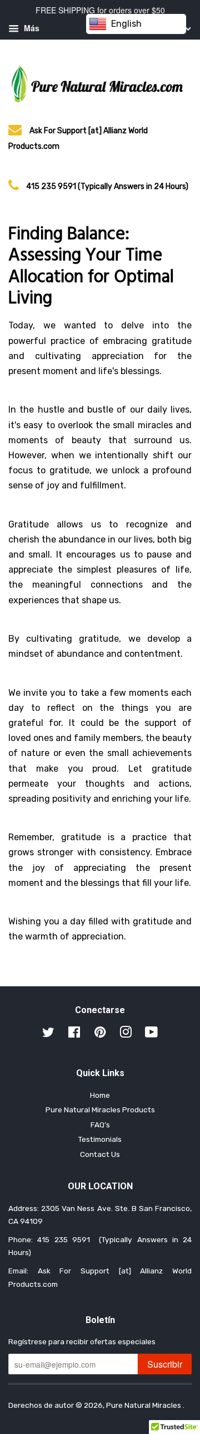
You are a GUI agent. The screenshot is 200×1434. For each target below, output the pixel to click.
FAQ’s (100, 1124)
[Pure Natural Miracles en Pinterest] (100, 1034)
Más (30, 27)
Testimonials (100, 1139)
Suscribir (164, 1364)
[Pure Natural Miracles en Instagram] (125, 1034)
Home (100, 1095)
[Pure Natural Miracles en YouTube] (151, 1034)
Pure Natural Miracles (144, 1405)
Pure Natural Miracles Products (100, 1109)
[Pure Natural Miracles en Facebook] (74, 1034)
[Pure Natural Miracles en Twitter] (48, 1034)
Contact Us (100, 1154)
